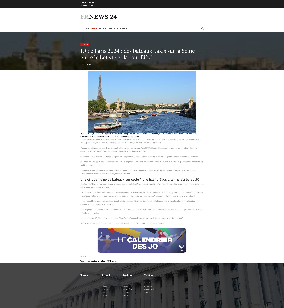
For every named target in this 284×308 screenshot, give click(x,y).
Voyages (147, 292)
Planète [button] (123, 29)
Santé (104, 283)
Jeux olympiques (92, 261)
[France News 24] (98, 16)
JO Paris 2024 (105, 261)
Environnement (149, 289)
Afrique (125, 295)
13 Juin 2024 (85, 64)
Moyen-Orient (127, 283)
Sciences (104, 286)
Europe (125, 286)
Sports (104, 292)
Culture (104, 295)
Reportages (148, 286)
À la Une (85, 29)
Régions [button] (113, 29)
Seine (114, 261)
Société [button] (102, 29)
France (94, 28)
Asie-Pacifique (127, 289)
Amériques (126, 292)
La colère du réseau (87, 5)
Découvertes (106, 289)
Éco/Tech (147, 283)
